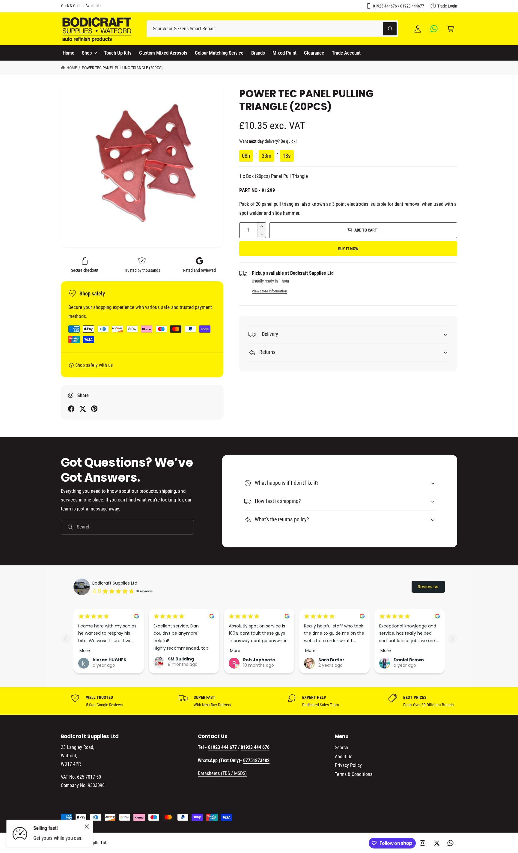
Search (341, 747)
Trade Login (447, 6)
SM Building (181, 659)
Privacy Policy (348, 765)
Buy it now (348, 248)
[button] (450, 28)
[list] (259, 701)
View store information (269, 291)
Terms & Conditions (353, 774)
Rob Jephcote (259, 660)
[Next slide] (452, 639)
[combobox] (272, 28)
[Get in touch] (434, 28)
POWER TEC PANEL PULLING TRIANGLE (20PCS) (122, 67)
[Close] (87, 826)
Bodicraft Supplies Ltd (114, 583)
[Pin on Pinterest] (94, 409)
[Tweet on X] (83, 409)
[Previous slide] (66, 639)
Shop (87, 53)
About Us (343, 756)
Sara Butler (331, 660)
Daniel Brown (409, 660)
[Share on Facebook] (71, 409)
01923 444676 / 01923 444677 (398, 6)
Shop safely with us (94, 365)
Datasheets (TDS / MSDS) (222, 773)
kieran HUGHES (109, 660)
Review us (428, 587)
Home (72, 67)
